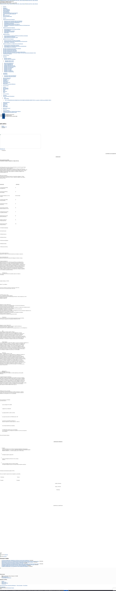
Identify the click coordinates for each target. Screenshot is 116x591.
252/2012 (5, 556)
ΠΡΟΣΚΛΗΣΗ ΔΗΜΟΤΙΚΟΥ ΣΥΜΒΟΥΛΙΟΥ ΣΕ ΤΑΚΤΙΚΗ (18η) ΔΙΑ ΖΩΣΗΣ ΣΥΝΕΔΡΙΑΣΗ (15, 560)
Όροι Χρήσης (25, 585)
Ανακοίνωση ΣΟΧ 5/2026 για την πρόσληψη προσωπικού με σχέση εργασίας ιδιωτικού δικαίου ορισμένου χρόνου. (20, 561)
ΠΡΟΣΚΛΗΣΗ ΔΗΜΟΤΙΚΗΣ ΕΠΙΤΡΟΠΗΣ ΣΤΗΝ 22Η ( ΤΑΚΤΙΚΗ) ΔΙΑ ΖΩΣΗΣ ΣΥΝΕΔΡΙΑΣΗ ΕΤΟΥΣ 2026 (18, 564)
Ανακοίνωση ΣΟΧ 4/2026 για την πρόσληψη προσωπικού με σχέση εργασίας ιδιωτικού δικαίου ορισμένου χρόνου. (20, 563)
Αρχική (3, 581)
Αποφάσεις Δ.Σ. (4, 126)
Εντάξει (65, 590)
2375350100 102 (3, 1)
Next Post (1, 556)
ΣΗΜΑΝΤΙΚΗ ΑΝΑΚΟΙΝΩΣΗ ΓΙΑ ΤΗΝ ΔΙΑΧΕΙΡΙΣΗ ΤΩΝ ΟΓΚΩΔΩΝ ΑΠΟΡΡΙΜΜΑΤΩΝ (15, 566)
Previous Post (2, 554)
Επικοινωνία (4, 583)
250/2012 (6, 554)
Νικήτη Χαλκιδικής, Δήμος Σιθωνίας (6, 116)
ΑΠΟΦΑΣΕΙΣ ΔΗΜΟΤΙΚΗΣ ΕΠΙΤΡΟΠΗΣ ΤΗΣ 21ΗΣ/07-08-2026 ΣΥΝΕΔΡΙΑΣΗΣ (14, 565)
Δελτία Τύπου (4, 582)
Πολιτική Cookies (19, 585)
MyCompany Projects (10, 587)
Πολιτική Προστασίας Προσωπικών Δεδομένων (8, 585)
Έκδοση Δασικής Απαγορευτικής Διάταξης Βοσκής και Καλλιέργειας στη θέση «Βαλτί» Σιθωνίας (17, 562)
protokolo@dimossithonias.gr (4, 2)
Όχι (67, 590)
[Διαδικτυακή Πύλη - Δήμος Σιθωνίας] (6, 0)
